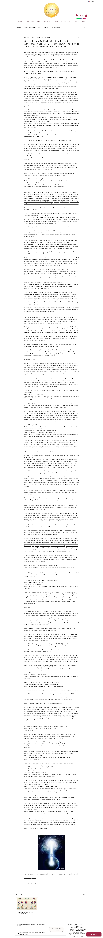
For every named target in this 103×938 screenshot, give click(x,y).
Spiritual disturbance (42, 874)
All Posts (18, 27)
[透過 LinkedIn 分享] (31, 883)
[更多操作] (78, 37)
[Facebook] (81, 18)
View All (85, 894)
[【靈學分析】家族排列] (27, 904)
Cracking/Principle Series (32, 27)
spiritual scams (52, 874)
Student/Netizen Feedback (52, 27)
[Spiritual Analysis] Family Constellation (26, 913)
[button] (86, 15)
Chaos (69, 874)
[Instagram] (85, 18)
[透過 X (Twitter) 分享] (28, 883)
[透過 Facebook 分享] (24, 883)
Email (19, 925)
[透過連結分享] (35, 883)
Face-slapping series (29, 874)
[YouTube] (83, 18)
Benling (75, 874)
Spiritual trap (62, 874)
